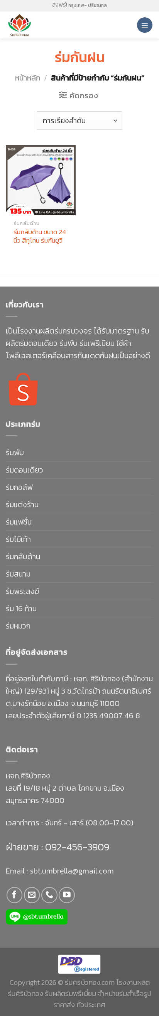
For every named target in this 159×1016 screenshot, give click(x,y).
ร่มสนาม (18, 574)
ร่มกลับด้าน (23, 556)
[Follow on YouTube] (66, 895)
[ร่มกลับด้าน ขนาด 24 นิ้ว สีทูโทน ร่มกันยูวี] (41, 180)
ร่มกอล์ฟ (19, 487)
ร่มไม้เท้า (18, 539)
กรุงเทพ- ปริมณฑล (87, 5)
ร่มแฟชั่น (19, 522)
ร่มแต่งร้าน (22, 504)
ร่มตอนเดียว (24, 470)
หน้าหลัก (27, 78)
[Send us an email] (32, 895)
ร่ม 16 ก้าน (21, 608)
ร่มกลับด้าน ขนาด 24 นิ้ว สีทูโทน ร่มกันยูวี (40, 236)
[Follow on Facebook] (14, 895)
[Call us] (49, 895)
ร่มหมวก (18, 626)
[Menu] (144, 25)
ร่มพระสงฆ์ (22, 591)
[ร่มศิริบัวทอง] (38, 25)
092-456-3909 (76, 846)
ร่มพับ (15, 452)
